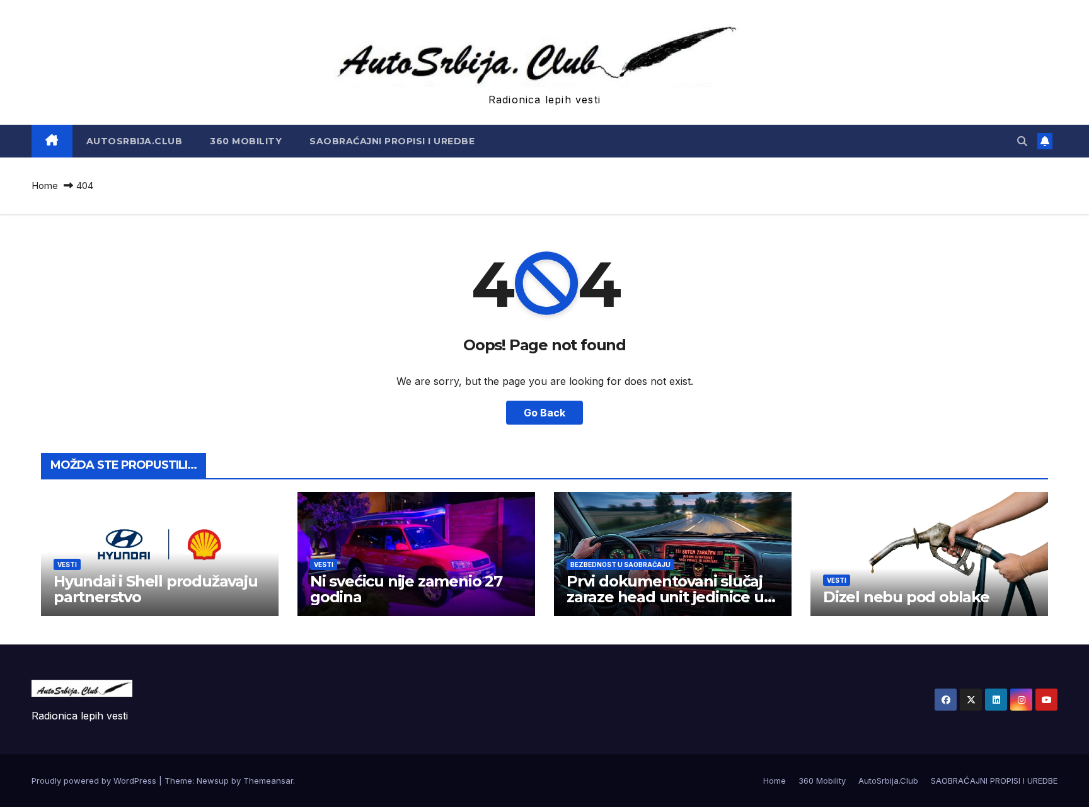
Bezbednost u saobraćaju (620, 564)
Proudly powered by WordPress (95, 781)
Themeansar (268, 781)
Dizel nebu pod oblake (906, 597)
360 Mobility (246, 141)
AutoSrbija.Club (134, 141)
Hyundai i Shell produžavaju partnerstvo (156, 589)
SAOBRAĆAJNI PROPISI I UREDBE (392, 141)
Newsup (213, 781)
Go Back (544, 412)
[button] (1022, 141)
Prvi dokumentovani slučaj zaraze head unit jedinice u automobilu (665, 597)
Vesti (67, 564)
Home (45, 186)
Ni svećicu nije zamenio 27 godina (406, 589)
